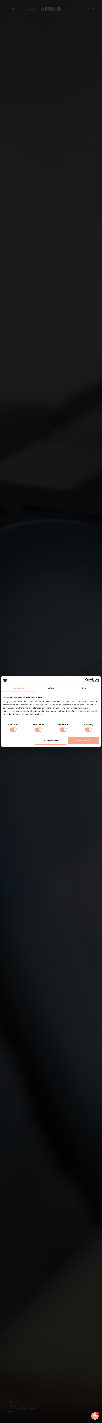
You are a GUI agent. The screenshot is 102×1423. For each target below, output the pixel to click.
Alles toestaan (83, 741)
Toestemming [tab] (17, 688)
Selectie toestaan (50, 741)
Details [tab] (51, 688)
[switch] (38, 730)
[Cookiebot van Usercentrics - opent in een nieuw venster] (87, 680)
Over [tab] (84, 688)
